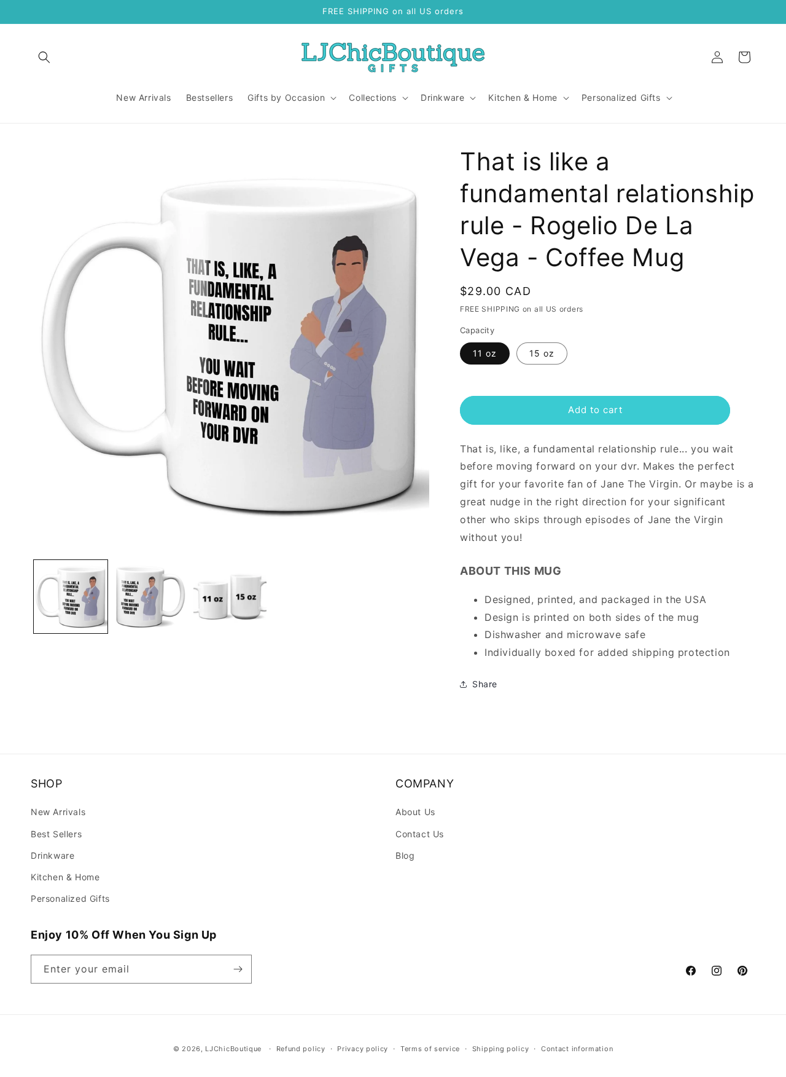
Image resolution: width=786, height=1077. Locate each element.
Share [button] (484, 684)
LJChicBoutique (233, 1048)
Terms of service (430, 1048)
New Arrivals (58, 812)
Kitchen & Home (65, 877)
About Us (415, 812)
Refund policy (300, 1048)
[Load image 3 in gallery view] (230, 597)
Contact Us (419, 834)
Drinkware (52, 855)
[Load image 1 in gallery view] (70, 597)
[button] (44, 57)
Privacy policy (362, 1048)
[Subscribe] (237, 969)
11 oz (485, 353)
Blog (404, 855)
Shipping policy (500, 1048)
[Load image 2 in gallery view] (150, 597)
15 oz (541, 353)
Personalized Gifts (70, 898)
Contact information (577, 1048)
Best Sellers (56, 834)
